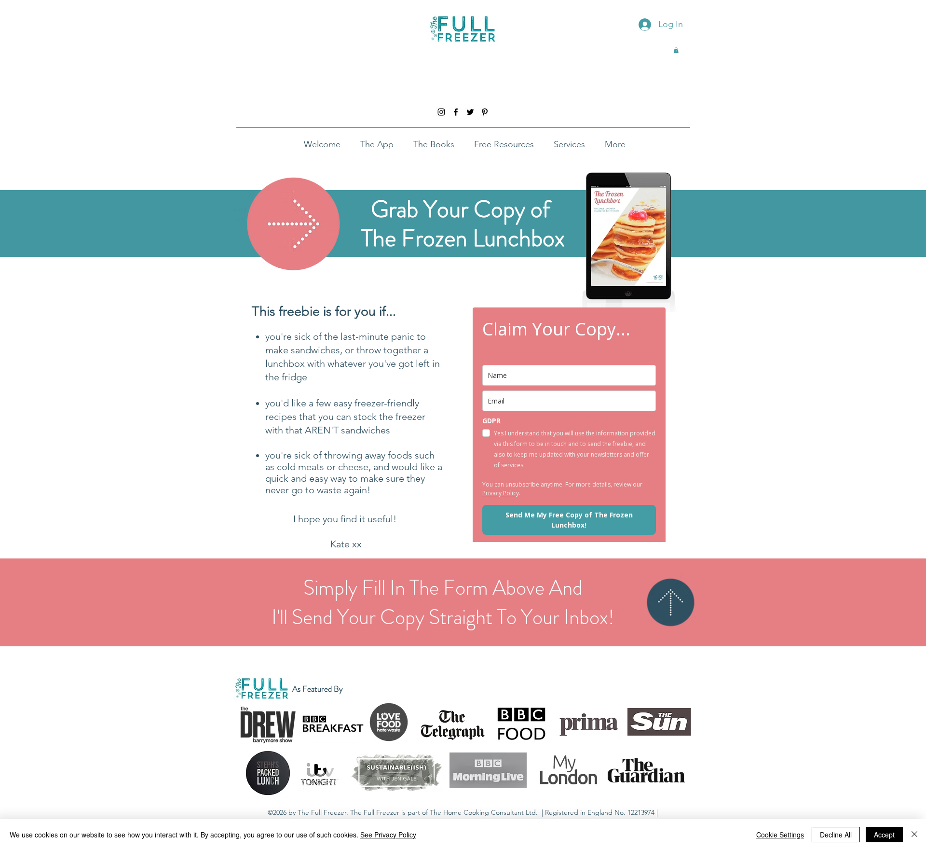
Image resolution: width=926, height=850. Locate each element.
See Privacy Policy (388, 834)
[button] (676, 50)
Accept (884, 834)
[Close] (914, 834)
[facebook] (456, 112)
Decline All (836, 834)
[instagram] (441, 112)
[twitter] (470, 112)
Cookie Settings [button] (780, 834)
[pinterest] (485, 112)
